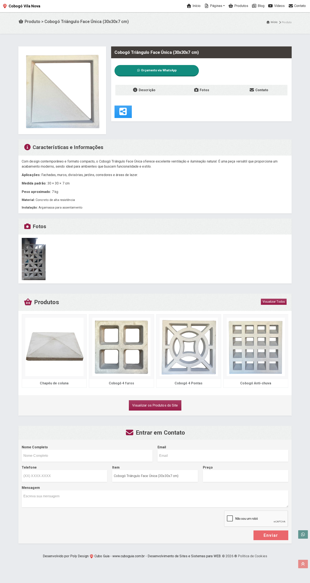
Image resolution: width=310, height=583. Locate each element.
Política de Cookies (252, 556)
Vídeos (279, 6)
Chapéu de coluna (54, 383)
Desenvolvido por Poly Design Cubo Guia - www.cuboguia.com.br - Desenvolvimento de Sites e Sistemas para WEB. (132, 556)
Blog (261, 6)
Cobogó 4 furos (121, 383)
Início (196, 6)
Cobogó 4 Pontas (189, 383)
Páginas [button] (215, 6)
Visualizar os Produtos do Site (155, 405)
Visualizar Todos (274, 301)
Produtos (240, 6)
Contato (299, 6)
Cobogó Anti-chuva (255, 383)
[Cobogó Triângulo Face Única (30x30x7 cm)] (62, 90)
